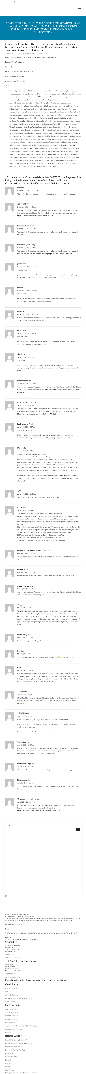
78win (19, 605)
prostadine (21, 264)
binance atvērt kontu (25, 226)
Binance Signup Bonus (26, 402)
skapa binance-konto (25, 586)
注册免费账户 (23, 204)
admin (32, 54)
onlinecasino (22, 570)
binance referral (24, 381)
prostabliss (21, 331)
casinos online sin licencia (34, 519)
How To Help (12, 1005)
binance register (24, 635)
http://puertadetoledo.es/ (69, 475)
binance (20, 188)
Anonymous (22, 692)
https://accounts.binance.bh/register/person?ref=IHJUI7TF (38, 810)
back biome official (25, 424)
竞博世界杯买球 (24, 713)
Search (8, 826)
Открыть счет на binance (28, 799)
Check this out (23, 742)
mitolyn (20, 288)
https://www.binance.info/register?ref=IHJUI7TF (35, 216)
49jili (19, 667)
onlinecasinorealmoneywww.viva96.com (33, 551)
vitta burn (21, 354)
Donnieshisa (22, 448)
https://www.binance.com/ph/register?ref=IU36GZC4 (37, 414)
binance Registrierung (26, 245)
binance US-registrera (26, 764)
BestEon (20, 651)
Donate (7, 929)
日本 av (20, 491)
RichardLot (21, 507)
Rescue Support (13, 1036)
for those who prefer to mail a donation (35, 980)
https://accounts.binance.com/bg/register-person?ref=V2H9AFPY (47, 254)
